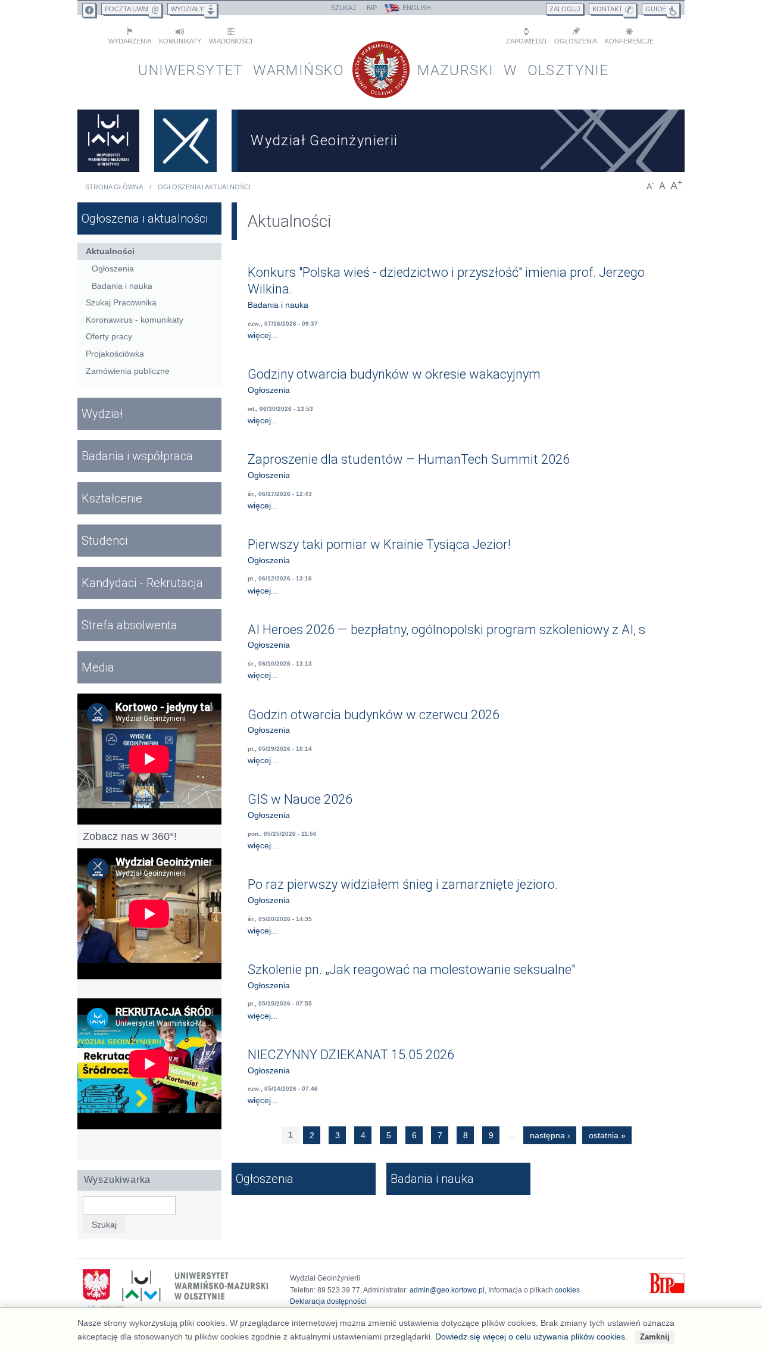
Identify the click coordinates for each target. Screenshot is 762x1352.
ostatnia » (607, 1135)
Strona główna (114, 187)
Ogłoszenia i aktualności (204, 187)
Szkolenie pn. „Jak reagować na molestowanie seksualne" (411, 969)
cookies (567, 1290)
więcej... (263, 335)
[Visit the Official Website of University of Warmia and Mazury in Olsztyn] (108, 141)
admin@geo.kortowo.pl (447, 1290)
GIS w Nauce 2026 (300, 799)
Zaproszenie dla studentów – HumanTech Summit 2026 (409, 459)
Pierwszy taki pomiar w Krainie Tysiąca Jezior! (379, 544)
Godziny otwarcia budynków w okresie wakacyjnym (394, 374)
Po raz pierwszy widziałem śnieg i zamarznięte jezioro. (403, 884)
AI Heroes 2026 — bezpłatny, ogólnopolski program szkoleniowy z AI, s (446, 629)
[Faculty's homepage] (185, 141)
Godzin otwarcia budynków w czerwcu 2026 (373, 714)
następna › (550, 1135)
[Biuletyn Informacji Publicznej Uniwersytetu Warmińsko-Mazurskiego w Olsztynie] (667, 1291)
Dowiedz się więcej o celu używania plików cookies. (531, 1336)
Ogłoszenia (269, 390)
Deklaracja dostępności (328, 1301)
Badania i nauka (278, 305)
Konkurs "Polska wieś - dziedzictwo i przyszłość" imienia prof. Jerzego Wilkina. (446, 281)
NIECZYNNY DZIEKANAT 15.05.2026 (351, 1054)
